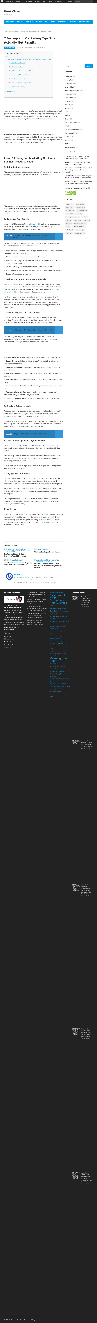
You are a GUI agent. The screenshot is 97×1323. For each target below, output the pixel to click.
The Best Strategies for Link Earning (47, 552)
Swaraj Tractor (60, 674)
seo (56, 671)
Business (18, 2)
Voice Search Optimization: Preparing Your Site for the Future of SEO (18, 564)
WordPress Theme (23, 1320)
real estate (52, 671)
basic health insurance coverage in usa (59, 605)
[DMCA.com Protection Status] (70, 194)
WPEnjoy (33, 1320)
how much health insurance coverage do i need (59, 647)
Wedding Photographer (55, 691)
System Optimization (72, 129)
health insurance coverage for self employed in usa (58, 627)
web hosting (62, 689)
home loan (52, 643)
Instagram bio (35, 224)
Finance (37, 2)
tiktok (51, 683)
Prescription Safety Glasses (57, 666)
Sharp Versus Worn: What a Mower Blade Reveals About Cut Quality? (77, 157)
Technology (58, 2)
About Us (7, 633)
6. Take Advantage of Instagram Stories (21, 83)
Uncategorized (70, 147)
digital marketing (57, 611)
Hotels (67, 144)
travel (64, 683)
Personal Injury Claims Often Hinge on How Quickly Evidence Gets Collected (78, 177)
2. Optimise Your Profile (17, 67)
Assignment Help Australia (58, 601)
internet (57, 651)
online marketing (54, 663)
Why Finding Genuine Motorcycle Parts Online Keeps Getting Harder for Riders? (78, 170)
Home (5, 31)
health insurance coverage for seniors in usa (59, 632)
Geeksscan (23, 577)
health (52, 619)
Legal (44, 2)
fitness (55, 613)
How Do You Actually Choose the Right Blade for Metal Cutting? (78, 163)
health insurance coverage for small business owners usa (58, 637)
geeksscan (20, 47)
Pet (66, 126)
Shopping (52, 674)
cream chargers (62, 608)
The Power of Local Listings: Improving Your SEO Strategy (15, 555)
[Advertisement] (64, 14)
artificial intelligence (56, 593)
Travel (7, 5)
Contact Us (7, 636)
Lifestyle (69, 2)
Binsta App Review (48, 522)
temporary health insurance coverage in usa (59, 680)
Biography (68, 80)
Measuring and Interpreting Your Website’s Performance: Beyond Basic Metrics (48, 566)
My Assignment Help (59, 659)
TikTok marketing (57, 683)
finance (51, 613)
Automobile (9, 2)
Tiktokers (68, 136)
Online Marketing (14, 31)
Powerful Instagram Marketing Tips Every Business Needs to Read (29, 59)
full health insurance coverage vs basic (59, 616)
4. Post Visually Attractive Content (20, 75)
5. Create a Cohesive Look (18, 79)
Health (67, 108)
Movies (67, 101)
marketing (63, 651)
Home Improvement (72, 90)
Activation (68, 76)
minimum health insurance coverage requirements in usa (58, 654)
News (50, 2)
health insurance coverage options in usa (59, 641)
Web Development (54, 689)
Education (28, 2)
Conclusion (12, 92)
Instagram (52, 651)
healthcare (59, 619)
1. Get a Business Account (18, 63)
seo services (62, 671)
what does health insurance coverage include (59, 695)
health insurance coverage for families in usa (59, 622)
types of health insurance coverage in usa (60, 686)
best (51, 608)
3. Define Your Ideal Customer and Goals (22, 71)
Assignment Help (57, 596)
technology (53, 676)
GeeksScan (12, 11)
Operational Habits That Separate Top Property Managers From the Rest (78, 182)
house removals (59, 643)
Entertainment (83, 22)
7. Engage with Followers (17, 87)
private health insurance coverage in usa (59, 668)
